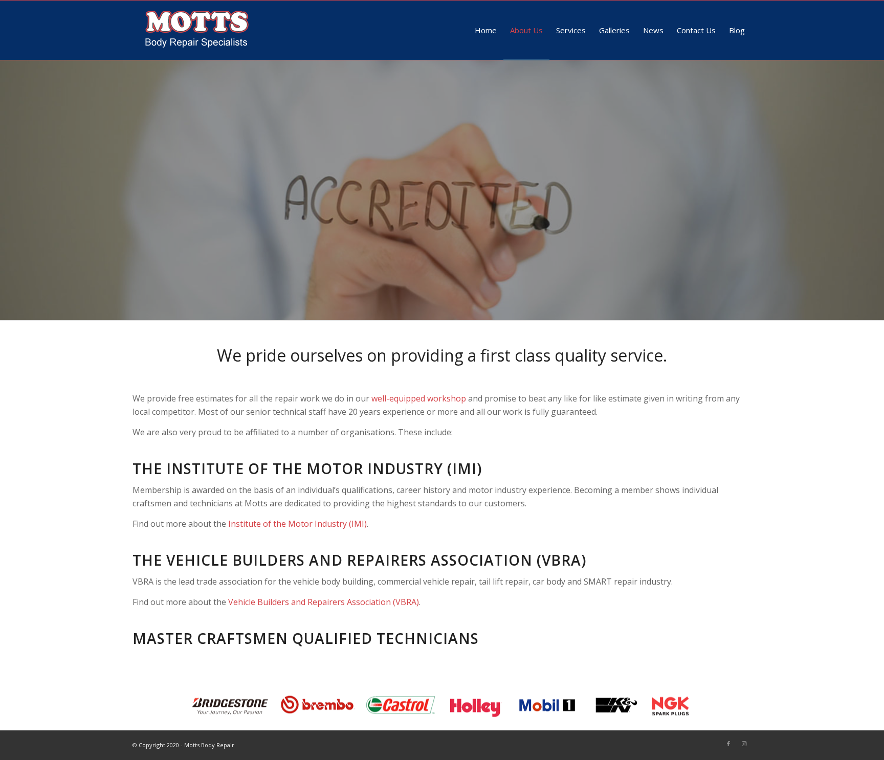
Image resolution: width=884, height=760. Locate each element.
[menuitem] (485, 30)
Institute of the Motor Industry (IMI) (297, 523)
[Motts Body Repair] (196, 30)
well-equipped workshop (418, 398)
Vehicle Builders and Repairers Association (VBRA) (323, 602)
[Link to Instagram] (744, 743)
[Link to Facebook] (728, 743)
